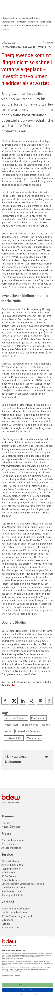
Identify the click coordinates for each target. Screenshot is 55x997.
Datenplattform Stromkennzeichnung (22, 883)
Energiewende (30, 724)
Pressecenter (9, 18)
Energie (5, 822)
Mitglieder (7, 919)
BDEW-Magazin (10, 927)
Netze (8, 731)
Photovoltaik (38, 718)
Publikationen (9, 872)
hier (13, 685)
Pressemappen (9, 844)
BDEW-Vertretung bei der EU (17, 916)
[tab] (27, 759)
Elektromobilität (14, 738)
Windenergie (34, 738)
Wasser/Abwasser (11, 826)
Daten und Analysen (16, 718)
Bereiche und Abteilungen (16, 908)
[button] (5, 701)
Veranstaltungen (11, 880)
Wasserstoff (11, 724)
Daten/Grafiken (10, 861)
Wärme (46, 724)
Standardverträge (11, 891)
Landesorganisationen (14, 912)
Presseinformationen (28, 18)
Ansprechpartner (11, 847)
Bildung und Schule (12, 895)
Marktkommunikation (13, 887)
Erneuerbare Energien (27, 731)
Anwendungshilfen (12, 864)
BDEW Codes (8, 876)
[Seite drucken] (49, 701)
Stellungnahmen (10, 868)
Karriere (5, 923)
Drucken (49, 42)
